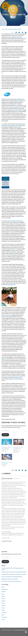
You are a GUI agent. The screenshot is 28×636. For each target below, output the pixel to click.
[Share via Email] (25, 32)
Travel (3, 619)
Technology (4, 617)
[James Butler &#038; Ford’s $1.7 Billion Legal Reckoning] (18, 442)
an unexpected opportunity (16, 37)
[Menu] (26, 2)
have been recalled (13, 106)
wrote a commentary (6, 315)
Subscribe (5, 434)
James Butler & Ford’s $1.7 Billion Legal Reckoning (18, 448)
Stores (3, 614)
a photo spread (14, 250)
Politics (3, 610)
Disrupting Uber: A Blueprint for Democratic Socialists (14, 574)
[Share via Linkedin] (16, 32)
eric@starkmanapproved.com (20, 629)
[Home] (6, 5)
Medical (15, 29)
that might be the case (11, 284)
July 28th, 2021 (16, 478)
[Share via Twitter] (22, 32)
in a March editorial (18, 378)
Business (3, 591)
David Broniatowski (15, 377)
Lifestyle (3, 600)
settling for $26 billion (16, 110)
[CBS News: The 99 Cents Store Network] (7, 457)
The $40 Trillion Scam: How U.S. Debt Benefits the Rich (14, 572)
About (3, 586)
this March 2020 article (15, 220)
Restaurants (4, 612)
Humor (3, 598)
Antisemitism (4, 589)
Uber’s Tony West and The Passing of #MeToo (12, 576)
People (19, 29)
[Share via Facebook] (19, 32)
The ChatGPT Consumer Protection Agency (11, 581)
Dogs (3, 593)
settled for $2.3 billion (18, 100)
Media (10, 29)
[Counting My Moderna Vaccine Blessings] (7, 442)
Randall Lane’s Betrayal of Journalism (10, 579)
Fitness (3, 596)
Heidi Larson (6, 377)
